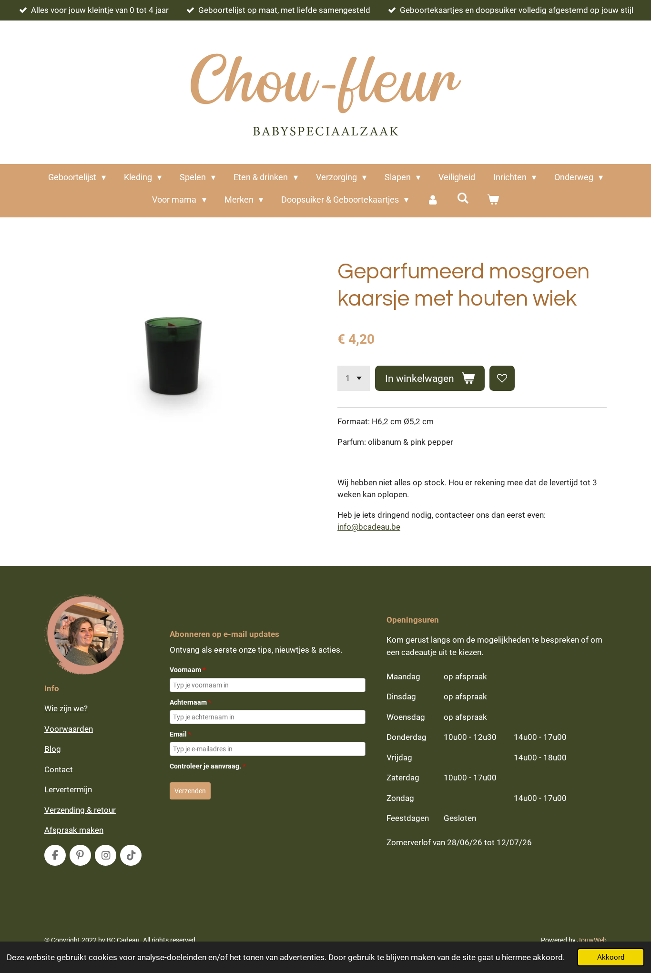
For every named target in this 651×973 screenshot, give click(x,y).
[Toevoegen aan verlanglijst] (502, 378)
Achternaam (190, 702)
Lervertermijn (68, 789)
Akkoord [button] (610, 957)
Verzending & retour (80, 810)
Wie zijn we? (66, 708)
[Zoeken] (462, 198)
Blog (52, 749)
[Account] (432, 199)
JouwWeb (592, 940)
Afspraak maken (73, 830)
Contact (58, 769)
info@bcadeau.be (368, 527)
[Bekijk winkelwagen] (492, 199)
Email (180, 734)
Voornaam (187, 670)
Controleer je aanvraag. (207, 766)
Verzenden (190, 791)
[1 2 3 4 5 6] (353, 378)
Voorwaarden (68, 729)
